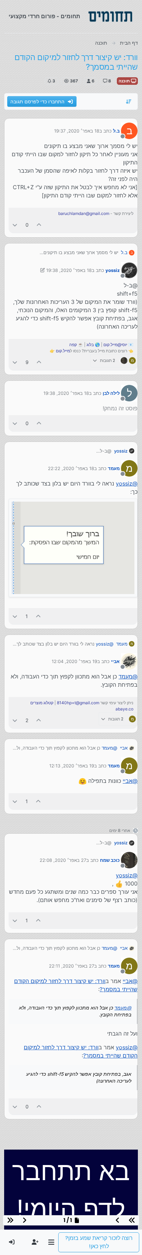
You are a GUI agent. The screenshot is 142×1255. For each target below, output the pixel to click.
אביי (115, 661)
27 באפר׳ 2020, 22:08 (63, 860)
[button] (51, 1242)
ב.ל (116, 131)
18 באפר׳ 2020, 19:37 (76, 131)
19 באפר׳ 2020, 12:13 (71, 765)
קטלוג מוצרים (41, 702)
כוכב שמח (110, 860)
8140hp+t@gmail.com (78, 702)
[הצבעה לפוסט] (39, 224)
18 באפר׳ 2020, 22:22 (71, 468)
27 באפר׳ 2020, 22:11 (71, 966)
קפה (73, 344)
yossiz (112, 270)
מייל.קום (63, 350)
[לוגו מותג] (110, 16)
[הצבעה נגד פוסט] (15, 224)
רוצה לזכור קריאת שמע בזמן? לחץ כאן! (99, 1242)
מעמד (114, 468)
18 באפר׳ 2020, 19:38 (69, 270)
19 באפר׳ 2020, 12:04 (74, 661)
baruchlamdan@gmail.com (83, 213)
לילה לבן (111, 393)
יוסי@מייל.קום (115, 344)
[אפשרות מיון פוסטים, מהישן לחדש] (129, 102)
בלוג (90, 344)
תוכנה (125, 80)
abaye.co (124, 708)
